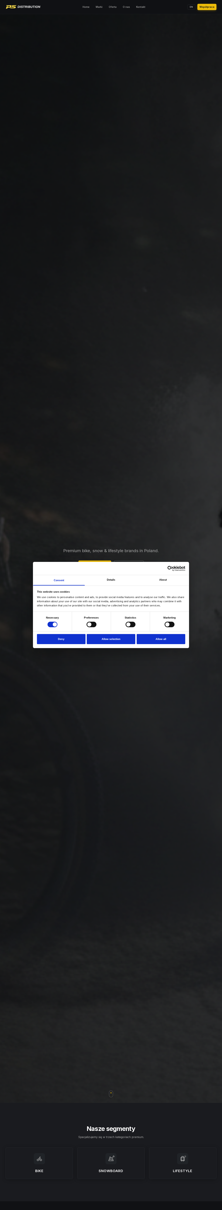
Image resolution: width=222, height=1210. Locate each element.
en (191, 7)
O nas (126, 6)
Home (86, 6)
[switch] (91, 624)
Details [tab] (111, 579)
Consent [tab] (59, 580)
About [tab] (163, 579)
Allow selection (111, 639)
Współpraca (206, 6)
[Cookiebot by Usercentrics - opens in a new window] (170, 568)
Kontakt (140, 6)
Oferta (113, 6)
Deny (61, 639)
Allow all (161, 639)
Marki (99, 6)
